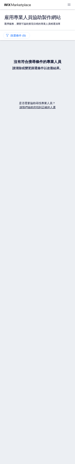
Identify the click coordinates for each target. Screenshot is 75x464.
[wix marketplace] (17, 5)
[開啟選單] (69, 4)
